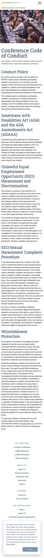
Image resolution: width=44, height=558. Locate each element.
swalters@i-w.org (27, 424)
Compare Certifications (22, 447)
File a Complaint (22, 499)
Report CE (22, 513)
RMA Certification (22, 458)
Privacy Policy (10, 544)
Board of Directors (22, 473)
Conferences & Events (7, 8)
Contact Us (22, 495)
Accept (30, 549)
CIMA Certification (22, 451)
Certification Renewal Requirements (22, 517)
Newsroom (22, 480)
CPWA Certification (22, 455)
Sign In (22, 510)
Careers (22, 484)
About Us (22, 469)
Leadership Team (22, 477)
